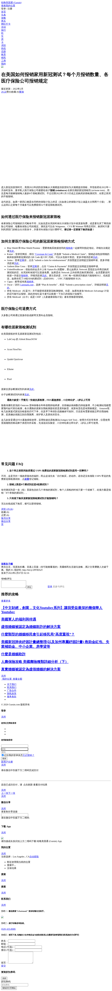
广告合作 (11, 690)
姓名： (4, 941)
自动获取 (34, 856)
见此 (11, 251)
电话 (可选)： (8, 947)
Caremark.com (27, 284)
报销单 (24, 275)
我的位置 (6, 679)
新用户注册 (7, 762)
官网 (22, 260)
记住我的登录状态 (13, 755)
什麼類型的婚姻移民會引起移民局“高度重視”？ (38, 634)
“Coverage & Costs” (44, 254)
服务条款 (11, 696)
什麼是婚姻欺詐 (13, 654)
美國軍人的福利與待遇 (18, 619)
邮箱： (4, 944)
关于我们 (11, 684)
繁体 (21, 92)
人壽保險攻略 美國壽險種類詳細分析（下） (35, 662)
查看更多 (5, 601)
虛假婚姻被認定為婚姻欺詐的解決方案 (31, 627)
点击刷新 (28, 784)
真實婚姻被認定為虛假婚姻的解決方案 (31, 669)
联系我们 (11, 687)
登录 (50, 586)
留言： (4, 962)
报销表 (69, 248)
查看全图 (17, 679)
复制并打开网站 (9, 988)
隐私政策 (11, 693)
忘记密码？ (28, 755)
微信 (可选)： (8, 950)
